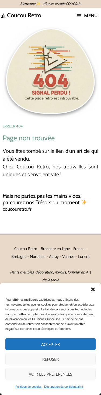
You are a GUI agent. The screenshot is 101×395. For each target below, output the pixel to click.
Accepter (50, 344)
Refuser (50, 359)
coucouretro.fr (17, 209)
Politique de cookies (28, 386)
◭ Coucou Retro (21, 15)
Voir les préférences (50, 374)
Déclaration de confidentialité (63, 386)
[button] (93, 289)
